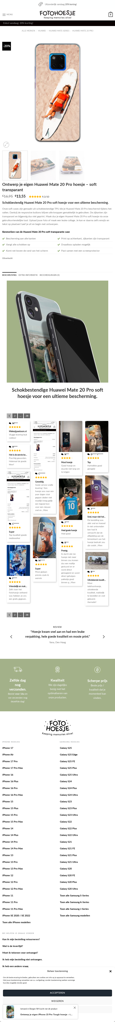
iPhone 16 (7, 775)
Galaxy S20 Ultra (69, 889)
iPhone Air (7, 754)
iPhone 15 (7, 801)
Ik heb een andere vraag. (15, 966)
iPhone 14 (7, 828)
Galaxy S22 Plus (68, 828)
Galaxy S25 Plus (68, 768)
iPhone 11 (7, 895)
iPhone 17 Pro (10, 761)
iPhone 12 (7, 875)
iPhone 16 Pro (10, 788)
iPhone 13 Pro (10, 862)
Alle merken (28, 31)
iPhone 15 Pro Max (12, 822)
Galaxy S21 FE (67, 848)
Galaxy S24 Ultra (69, 795)
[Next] (106, 93)
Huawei (42, 31)
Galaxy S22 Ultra (69, 835)
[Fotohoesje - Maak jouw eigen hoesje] (58, 14)
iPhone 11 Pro (10, 902)
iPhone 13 (7, 855)
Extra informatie (28, 275)
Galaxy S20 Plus (68, 882)
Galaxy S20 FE (67, 875)
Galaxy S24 (66, 781)
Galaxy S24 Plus (68, 788)
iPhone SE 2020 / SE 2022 (16, 915)
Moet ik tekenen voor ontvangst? (20, 953)
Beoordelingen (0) (50, 275)
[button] (110, 971)
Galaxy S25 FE (67, 761)
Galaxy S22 (66, 822)
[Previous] (8, 93)
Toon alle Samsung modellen (75, 915)
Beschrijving (9, 275)
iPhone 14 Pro (10, 842)
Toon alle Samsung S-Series (74, 895)
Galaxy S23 (66, 801)
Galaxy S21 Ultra (69, 862)
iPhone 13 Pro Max (12, 868)
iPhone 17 (7, 748)
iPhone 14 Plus (10, 835)
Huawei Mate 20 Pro (82, 31)
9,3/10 (45, 197)
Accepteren (57, 993)
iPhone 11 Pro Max (12, 909)
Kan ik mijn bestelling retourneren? (21, 939)
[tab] (9, 275)
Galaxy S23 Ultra (69, 815)
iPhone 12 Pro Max (12, 889)
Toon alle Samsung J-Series (74, 909)
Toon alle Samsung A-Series (74, 902)
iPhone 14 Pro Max (12, 848)
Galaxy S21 (66, 842)
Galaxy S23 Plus (68, 808)
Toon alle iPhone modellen (16, 922)
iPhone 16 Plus (10, 781)
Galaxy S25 (66, 748)
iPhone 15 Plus (10, 808)
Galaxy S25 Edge (69, 754)
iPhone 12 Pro (10, 882)
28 (27, 416)
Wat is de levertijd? (12, 946)
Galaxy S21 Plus (68, 855)
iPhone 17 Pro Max (12, 768)
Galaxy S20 (66, 868)
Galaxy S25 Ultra (69, 775)
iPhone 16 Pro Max (12, 795)
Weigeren (57, 1001)
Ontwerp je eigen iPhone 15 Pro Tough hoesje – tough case (46, 1014)
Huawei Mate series (59, 31)
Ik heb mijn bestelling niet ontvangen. (22, 959)
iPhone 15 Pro (10, 815)
